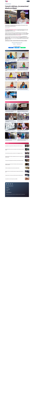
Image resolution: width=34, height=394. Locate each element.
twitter (17, 47)
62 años (14, 30)
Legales (7, 190)
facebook (11, 47)
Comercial (7, 187)
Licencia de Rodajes (8, 192)
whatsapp (23, 47)
